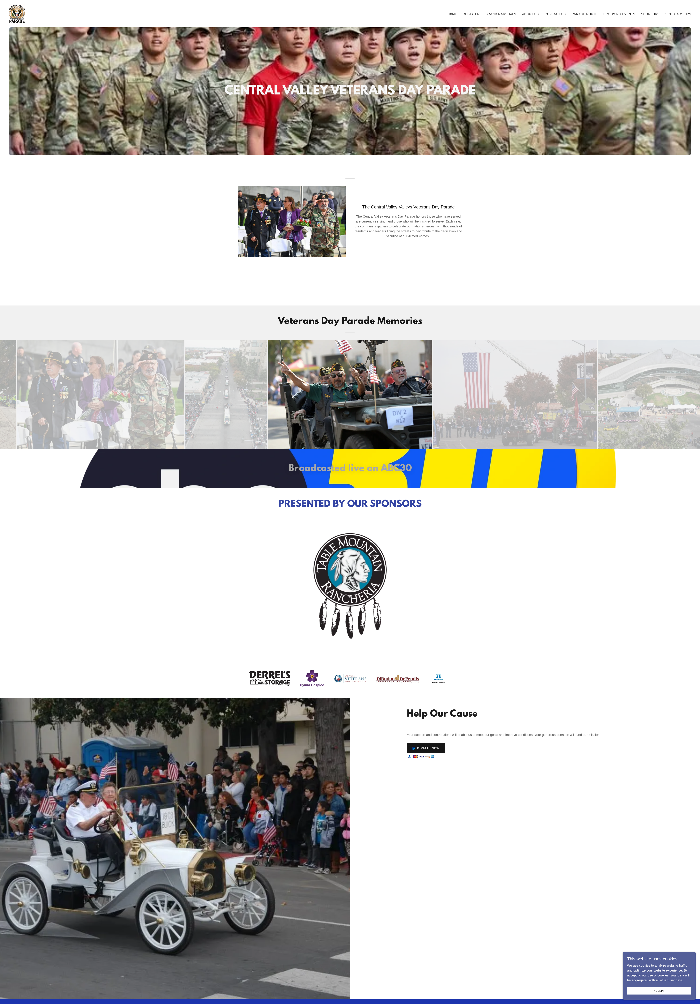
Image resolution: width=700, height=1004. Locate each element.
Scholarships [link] (678, 14)
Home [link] (452, 14)
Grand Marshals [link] (500, 14)
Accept (659, 990)
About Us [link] (530, 14)
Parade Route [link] (585, 14)
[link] (17, 13)
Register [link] (471, 14)
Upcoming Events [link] (619, 14)
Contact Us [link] (555, 14)
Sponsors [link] (650, 14)
